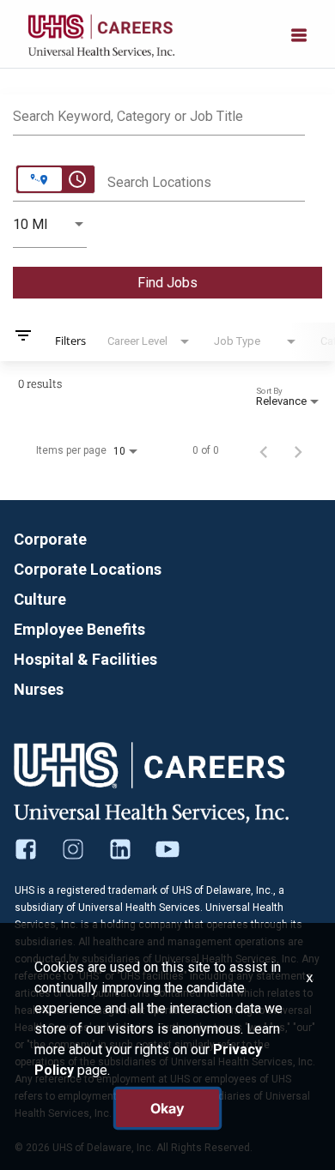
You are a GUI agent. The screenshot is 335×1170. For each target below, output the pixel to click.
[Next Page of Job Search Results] (298, 450)
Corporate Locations (87, 569)
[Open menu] (299, 33)
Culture (40, 599)
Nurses (39, 689)
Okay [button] (167, 1108)
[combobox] (159, 114)
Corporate (50, 539)
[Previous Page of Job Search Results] (264, 450)
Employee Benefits (79, 629)
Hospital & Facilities (85, 659)
